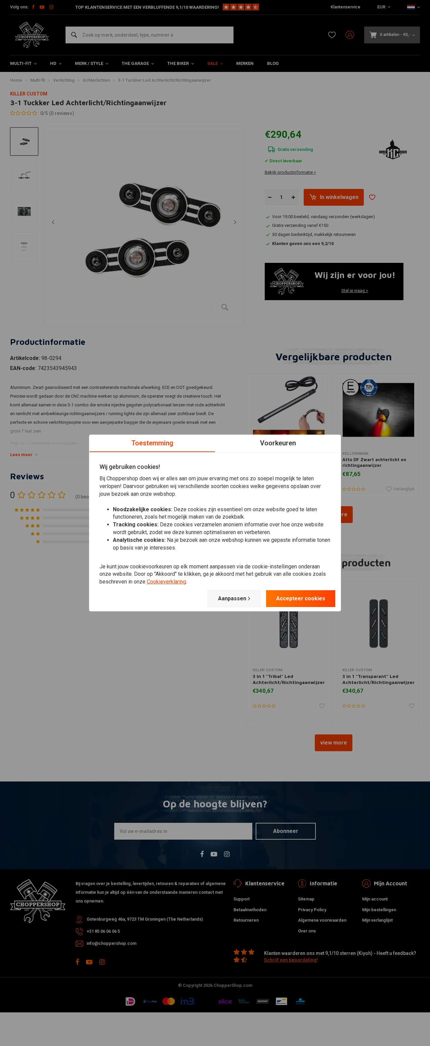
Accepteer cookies (300, 598)
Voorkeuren (278, 443)
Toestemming (152, 443)
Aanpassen (232, 598)
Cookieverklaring (166, 581)
